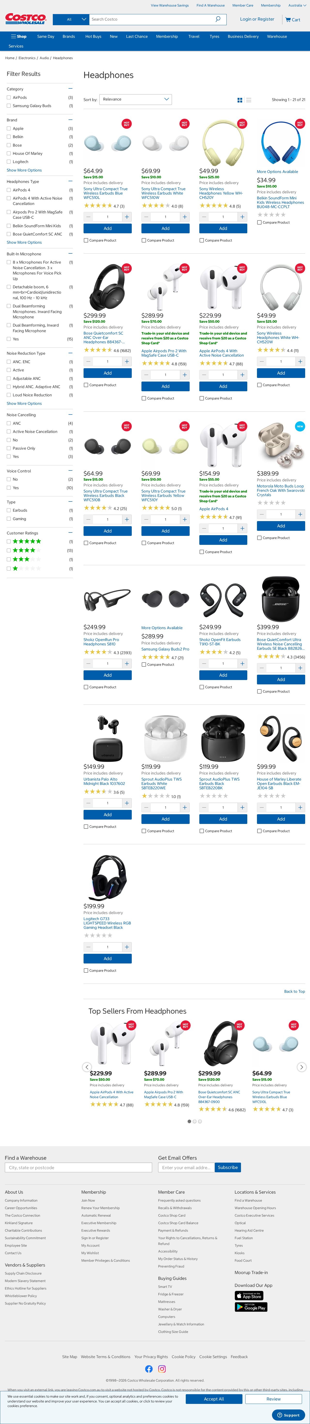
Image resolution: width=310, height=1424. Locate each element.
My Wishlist (90, 1253)
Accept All (214, 1399)
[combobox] (70, 19)
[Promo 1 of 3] (189, 1122)
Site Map (69, 1356)
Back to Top (294, 991)
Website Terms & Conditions (106, 1356)
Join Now (88, 1200)
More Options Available (277, 171)
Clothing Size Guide (173, 1332)
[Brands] (76, 36)
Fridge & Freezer (171, 1294)
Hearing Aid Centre (249, 1230)
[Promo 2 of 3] (194, 1122)
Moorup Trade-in (251, 1272)
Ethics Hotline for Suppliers (25, 1288)
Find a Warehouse (25, 1158)
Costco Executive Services (254, 1215)
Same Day (45, 36)
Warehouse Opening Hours (255, 1208)
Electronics (27, 58)
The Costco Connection (22, 1215)
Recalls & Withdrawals (175, 1208)
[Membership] (179, 36)
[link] (108, 164)
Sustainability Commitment (25, 1238)
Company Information (21, 1200)
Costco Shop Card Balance (178, 1223)
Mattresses (166, 1301)
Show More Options (24, 170)
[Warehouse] (288, 36)
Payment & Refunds (173, 1230)
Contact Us (13, 1253)
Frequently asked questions (179, 1200)
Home (10, 58)
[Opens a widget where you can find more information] (288, 1415)
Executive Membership (98, 1223)
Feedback (239, 1356)
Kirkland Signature (19, 1223)
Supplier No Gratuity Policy (25, 1303)
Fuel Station (244, 1238)
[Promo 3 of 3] (200, 1122)
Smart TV (165, 1286)
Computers (166, 1316)
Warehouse (277, 36)
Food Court (243, 1260)
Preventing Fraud (171, 1266)
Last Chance (137, 36)
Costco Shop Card (172, 1215)
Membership (167, 36)
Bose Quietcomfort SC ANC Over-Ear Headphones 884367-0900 (219, 1097)
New (114, 36)
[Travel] (200, 36)
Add (108, 228)
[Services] (24, 46)
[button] (221, 19)
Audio (44, 58)
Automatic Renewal (96, 1215)
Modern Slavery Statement (25, 1281)
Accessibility (168, 1251)
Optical (240, 1223)
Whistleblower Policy (21, 1296)
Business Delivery (243, 36)
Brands (69, 36)
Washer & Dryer (170, 1309)
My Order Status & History (178, 1259)
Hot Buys (93, 36)
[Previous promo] (87, 1067)
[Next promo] (301, 1067)
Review (274, 1399)
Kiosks (240, 1253)
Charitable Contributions (23, 1230)
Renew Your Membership (100, 1208)
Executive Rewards (95, 1230)
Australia (295, 5)
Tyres (214, 36)
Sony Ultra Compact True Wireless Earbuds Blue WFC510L (271, 1097)
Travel (193, 36)
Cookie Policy (183, 1356)
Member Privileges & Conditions (105, 1260)
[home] (26, 19)
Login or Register (257, 19)
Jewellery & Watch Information (181, 1324)
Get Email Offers (177, 1158)
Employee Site (16, 1245)
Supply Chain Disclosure (23, 1273)
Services (16, 46)
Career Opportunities (21, 1208)
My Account (90, 1245)
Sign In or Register (95, 1238)
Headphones (63, 58)
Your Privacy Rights (151, 1356)
